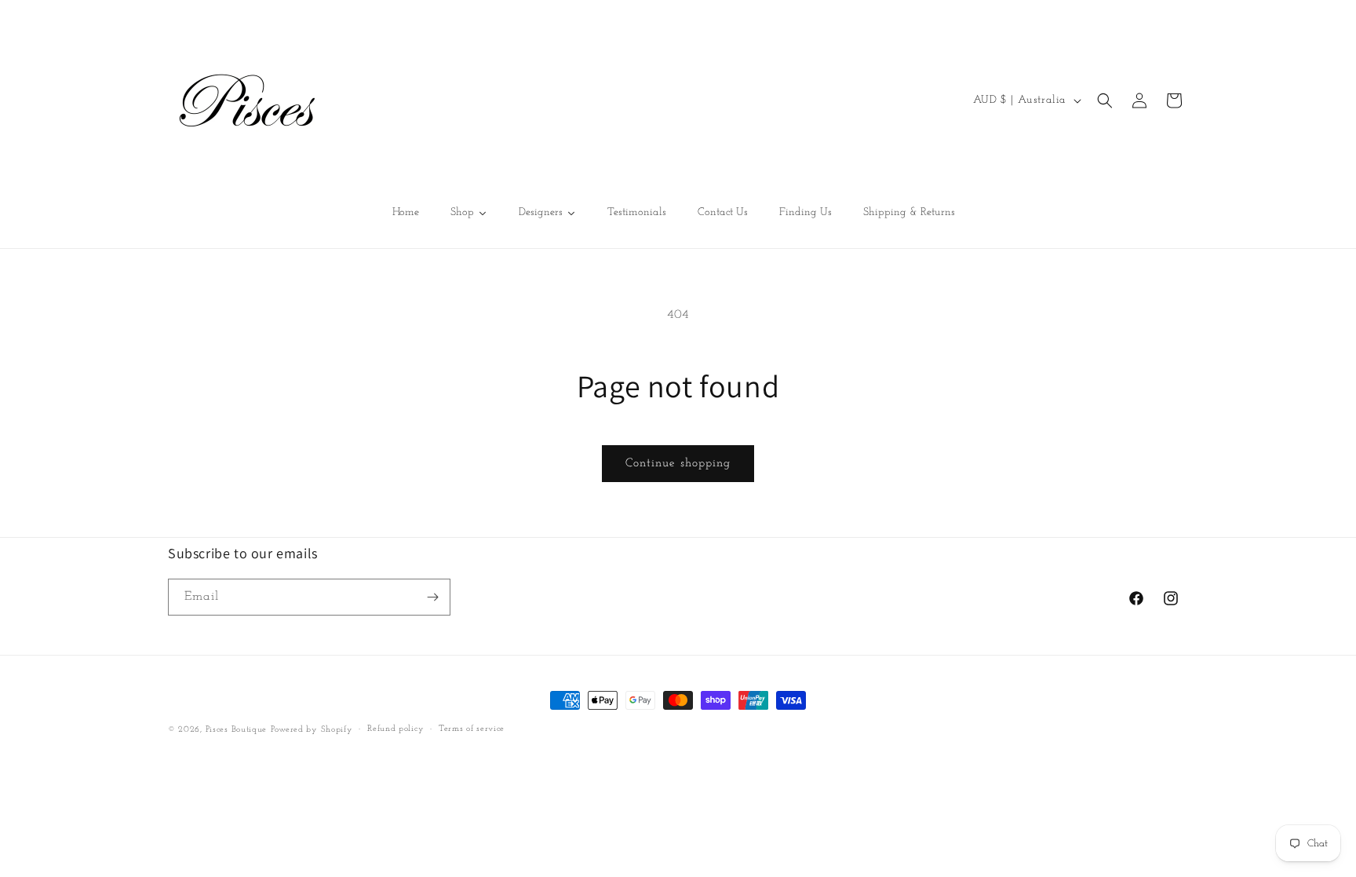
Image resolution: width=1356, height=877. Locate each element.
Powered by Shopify (312, 729)
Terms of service (472, 729)
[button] (1105, 100)
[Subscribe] (432, 597)
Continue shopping (678, 464)
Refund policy (395, 729)
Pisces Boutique (237, 729)
